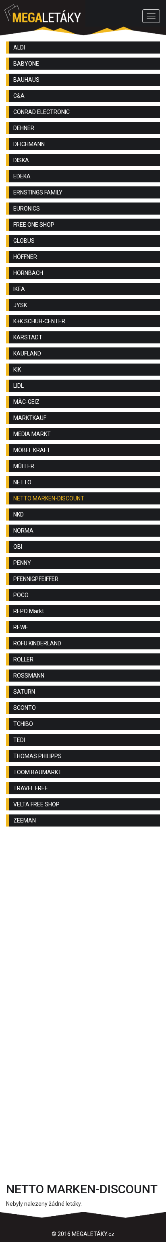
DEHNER (23, 128)
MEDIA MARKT (32, 434)
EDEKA (22, 176)
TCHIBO (23, 724)
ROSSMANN (28, 675)
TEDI (19, 740)
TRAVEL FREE (30, 788)
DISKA (21, 160)
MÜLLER (23, 466)
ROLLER (23, 659)
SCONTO (24, 708)
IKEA (19, 289)
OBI (17, 547)
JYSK (20, 305)
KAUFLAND (27, 353)
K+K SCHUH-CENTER (39, 321)
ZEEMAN (24, 820)
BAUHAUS (26, 79)
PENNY (22, 563)
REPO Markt (28, 611)
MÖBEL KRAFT (31, 450)
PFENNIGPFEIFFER (35, 579)
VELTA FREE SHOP (36, 804)
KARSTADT (27, 337)
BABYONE (26, 63)
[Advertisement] (83, 923)
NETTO (22, 482)
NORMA (23, 530)
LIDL (18, 385)
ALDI (19, 47)
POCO (21, 595)
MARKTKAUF (29, 418)
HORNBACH (28, 273)
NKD (18, 514)
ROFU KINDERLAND (37, 643)
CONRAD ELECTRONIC (41, 112)
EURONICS (26, 208)
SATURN (24, 691)
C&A (19, 96)
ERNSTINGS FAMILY (37, 192)
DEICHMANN (29, 144)
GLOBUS (24, 241)
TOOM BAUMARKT (37, 772)
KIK (17, 369)
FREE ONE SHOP (33, 224)
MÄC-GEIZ (26, 402)
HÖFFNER (25, 257)
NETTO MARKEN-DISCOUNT (48, 498)
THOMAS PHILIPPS (37, 756)
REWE (20, 627)
